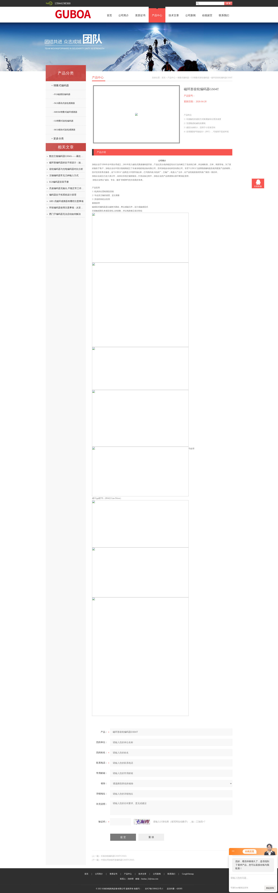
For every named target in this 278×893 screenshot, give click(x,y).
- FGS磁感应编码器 (61, 94)
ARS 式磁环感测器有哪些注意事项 (66, 201)
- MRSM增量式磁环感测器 (65, 112)
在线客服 (258, 186)
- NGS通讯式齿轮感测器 (64, 103)
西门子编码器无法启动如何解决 (65, 214)
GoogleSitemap (188, 874)
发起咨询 (270, 888)
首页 (109, 15)
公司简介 (123, 15)
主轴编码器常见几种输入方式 (64, 175)
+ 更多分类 (57, 138)
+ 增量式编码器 (60, 85)
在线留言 (207, 15)
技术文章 (174, 15)
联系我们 (224, 15)
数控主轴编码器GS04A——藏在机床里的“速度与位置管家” (78, 156)
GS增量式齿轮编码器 (200, 78)
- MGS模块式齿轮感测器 (64, 129)
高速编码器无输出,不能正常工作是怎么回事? (71, 188)
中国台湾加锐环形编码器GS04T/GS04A (117, 860)
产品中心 (157, 15)
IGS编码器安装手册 (59, 182)
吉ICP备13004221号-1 (154, 889)
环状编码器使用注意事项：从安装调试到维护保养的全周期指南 (80, 207)
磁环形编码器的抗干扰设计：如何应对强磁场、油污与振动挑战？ (82, 162)
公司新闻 (190, 15)
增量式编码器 (183, 78)
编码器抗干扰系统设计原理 (62, 195)
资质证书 (140, 15)
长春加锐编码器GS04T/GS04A (114, 856)
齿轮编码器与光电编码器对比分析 (66, 169)
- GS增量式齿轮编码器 (63, 121)
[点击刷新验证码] (142, 822)
